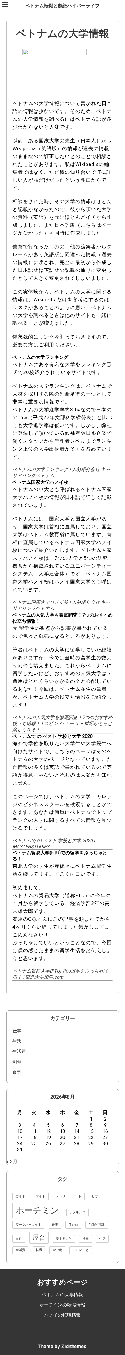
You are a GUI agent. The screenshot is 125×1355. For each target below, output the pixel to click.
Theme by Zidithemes (62, 1346)
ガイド (20, 1196)
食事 (17, 1071)
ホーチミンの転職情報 (62, 1305)
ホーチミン (37, 1210)
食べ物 (57, 1250)
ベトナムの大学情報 (62, 1294)
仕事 (17, 1031)
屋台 (39, 1237)
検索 (85, 1239)
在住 (19, 1239)
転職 (39, 1250)
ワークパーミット (28, 1225)
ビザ (95, 1196)
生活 (17, 1041)
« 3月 (12, 1161)
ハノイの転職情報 (62, 1315)
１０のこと (81, 1250)
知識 (17, 1061)
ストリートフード (68, 1196)
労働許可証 (97, 1225)
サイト (40, 1196)
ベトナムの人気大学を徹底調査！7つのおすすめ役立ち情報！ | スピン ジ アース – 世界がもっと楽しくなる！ (62, 723)
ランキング (77, 1212)
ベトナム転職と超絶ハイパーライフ (62, 5)
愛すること (64, 1239)
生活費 (19, 1051)
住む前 (73, 1225)
